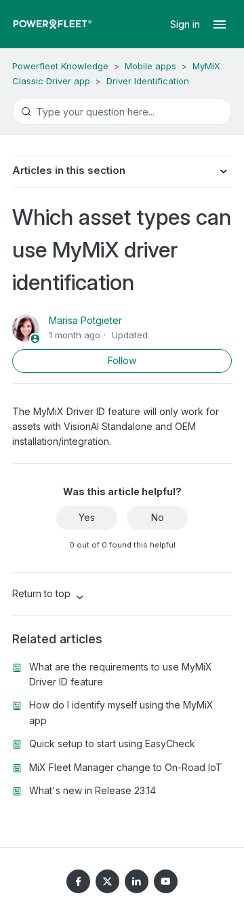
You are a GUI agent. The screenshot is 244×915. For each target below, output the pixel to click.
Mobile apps (150, 65)
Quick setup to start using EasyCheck (112, 743)
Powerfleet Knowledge (60, 65)
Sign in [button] (186, 24)
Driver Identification (147, 80)
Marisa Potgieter (85, 320)
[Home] (52, 24)
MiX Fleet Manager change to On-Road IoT (125, 767)
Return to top (42, 593)
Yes (87, 517)
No (157, 517)
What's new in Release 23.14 (92, 790)
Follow (122, 360)
